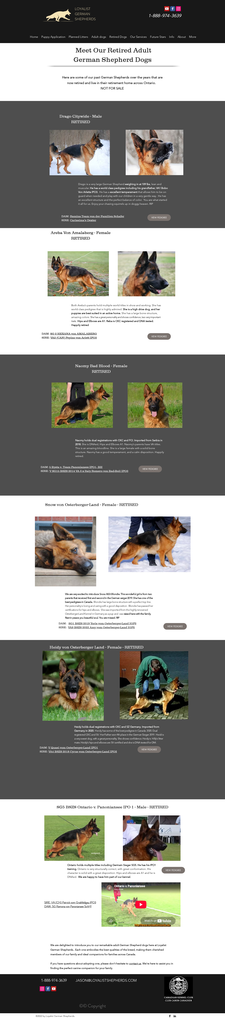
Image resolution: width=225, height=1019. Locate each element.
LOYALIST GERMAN (87, 11)
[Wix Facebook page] (172, 8)
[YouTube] (53, 988)
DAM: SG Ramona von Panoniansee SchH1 (67, 906)
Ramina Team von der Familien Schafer (97, 216)
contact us (135, 963)
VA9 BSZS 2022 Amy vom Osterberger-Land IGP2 (101, 627)
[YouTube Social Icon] (166, 8)
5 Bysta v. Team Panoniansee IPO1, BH (75, 467)
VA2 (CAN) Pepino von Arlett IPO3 (73, 337)
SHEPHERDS (85, 19)
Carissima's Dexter (83, 220)
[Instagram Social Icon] (178, 8)
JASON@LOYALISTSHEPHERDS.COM (106, 980)
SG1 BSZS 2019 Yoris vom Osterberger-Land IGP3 (102, 623)
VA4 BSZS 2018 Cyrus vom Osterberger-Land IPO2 (82, 751)
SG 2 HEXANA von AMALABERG (73, 333)
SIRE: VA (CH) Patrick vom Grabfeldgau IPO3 (70, 902)
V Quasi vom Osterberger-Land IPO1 (73, 747)
